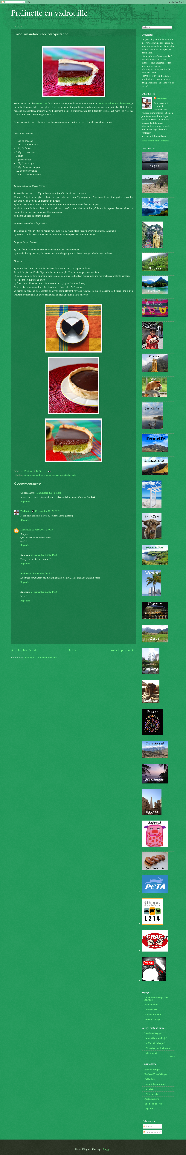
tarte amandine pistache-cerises (114, 103)
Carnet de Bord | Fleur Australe (156, 998)
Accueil (73, 650)
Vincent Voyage (152, 1019)
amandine (38, 474)
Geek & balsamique (154, 1084)
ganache (57, 474)
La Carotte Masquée (155, 1043)
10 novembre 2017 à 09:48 (48, 492)
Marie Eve (25, 529)
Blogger (107, 1149)
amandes (28, 474)
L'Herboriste (151, 1094)
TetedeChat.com (152, 1014)
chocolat (48, 474)
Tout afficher (170, 1056)
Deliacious (149, 1079)
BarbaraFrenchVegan (155, 1074)
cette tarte (42, 103)
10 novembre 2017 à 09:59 (48, 511)
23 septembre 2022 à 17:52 (44, 573)
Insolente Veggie (152, 1033)
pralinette (25, 573)
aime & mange (152, 1069)
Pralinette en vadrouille (49, 12)
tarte (73, 474)
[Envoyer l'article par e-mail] (49, 471)
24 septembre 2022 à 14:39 (44, 591)
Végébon (148, 1108)
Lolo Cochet (150, 1053)
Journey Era (150, 1009)
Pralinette (25, 511)
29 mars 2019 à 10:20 (42, 529)
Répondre (25, 501)
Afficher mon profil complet (155, 140)
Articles (149, 1126)
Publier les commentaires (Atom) (41, 657)
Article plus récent (23, 650)
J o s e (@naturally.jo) (155, 1038)
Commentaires (152, 1132)
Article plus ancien (123, 650)
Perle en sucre (151, 1098)
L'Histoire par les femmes (157, 1048)
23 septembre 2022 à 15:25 (44, 554)
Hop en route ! (151, 1004)
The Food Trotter (153, 1103)
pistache (66, 474)
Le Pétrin (149, 1089)
